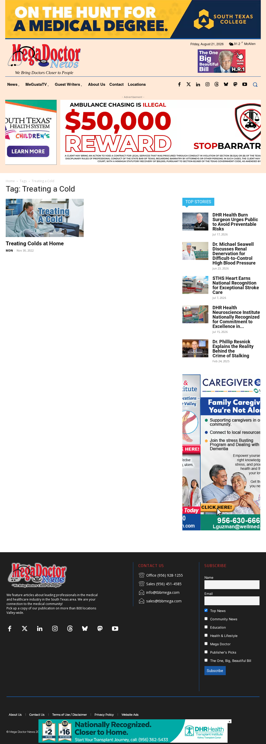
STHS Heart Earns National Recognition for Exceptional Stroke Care (235, 285)
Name (208, 578)
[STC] (133, 19)
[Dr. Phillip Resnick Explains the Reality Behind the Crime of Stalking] (195, 348)
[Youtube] (244, 84)
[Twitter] (188, 84)
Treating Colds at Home (35, 243)
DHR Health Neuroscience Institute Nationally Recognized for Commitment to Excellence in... (236, 317)
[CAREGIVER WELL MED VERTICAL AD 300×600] (221, 452)
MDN (9, 250)
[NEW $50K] (133, 132)
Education (217, 627)
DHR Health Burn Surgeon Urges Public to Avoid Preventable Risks (235, 222)
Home (10, 181)
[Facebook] (179, 84)
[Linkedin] (198, 84)
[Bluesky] (226, 84)
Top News (217, 611)
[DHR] (133, 741)
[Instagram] (207, 84)
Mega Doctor (220, 644)
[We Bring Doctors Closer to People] (45, 575)
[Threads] (216, 84)
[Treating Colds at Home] (45, 218)
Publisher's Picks (222, 652)
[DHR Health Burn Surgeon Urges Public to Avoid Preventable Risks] (195, 222)
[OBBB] (222, 61)
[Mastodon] (235, 84)
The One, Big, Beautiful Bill (230, 661)
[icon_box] (160, 575)
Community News (223, 619)
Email (208, 594)
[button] (255, 84)
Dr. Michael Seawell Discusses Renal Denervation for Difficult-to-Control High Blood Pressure (234, 253)
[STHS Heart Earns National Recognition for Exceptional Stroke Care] (195, 285)
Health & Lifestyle (223, 636)
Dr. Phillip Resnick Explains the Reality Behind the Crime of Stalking (233, 348)
